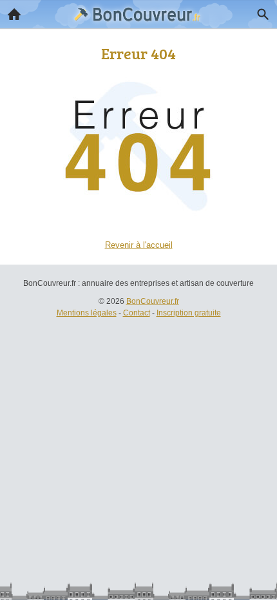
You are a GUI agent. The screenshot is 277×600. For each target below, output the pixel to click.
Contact (136, 312)
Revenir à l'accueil (139, 245)
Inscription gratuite (189, 312)
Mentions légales (87, 312)
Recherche (263, 14)
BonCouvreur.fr (152, 301)
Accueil (14, 14)
